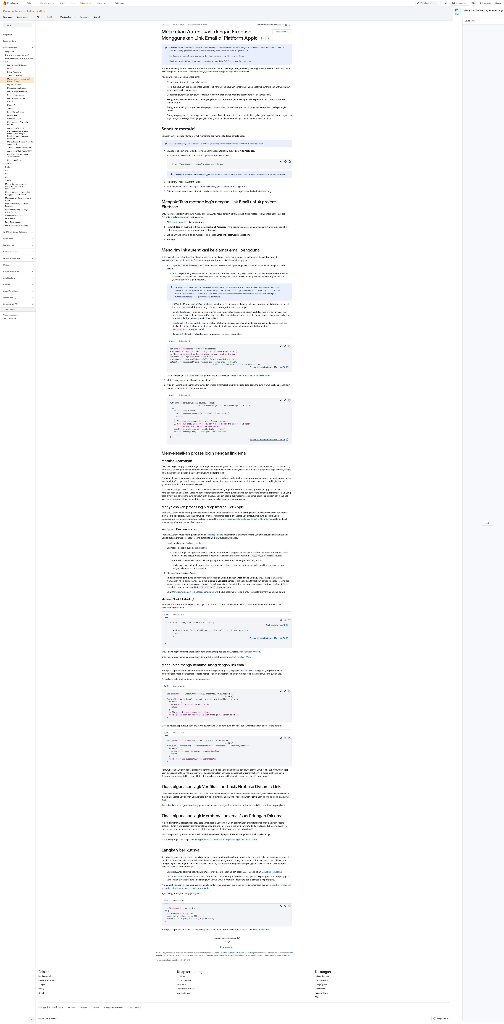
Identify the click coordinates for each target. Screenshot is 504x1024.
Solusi (62, 3)
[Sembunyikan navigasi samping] (31, 1019)
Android (71, 1008)
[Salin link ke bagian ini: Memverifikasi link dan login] (197, 599)
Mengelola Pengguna (271, 872)
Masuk (498, 3)
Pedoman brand (321, 993)
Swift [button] (171, 341)
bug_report (501, 10)
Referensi (84, 17)
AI (38, 17)
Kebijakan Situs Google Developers (219, 955)
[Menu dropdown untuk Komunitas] (109, 3)
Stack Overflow (321, 980)
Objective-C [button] (184, 341)
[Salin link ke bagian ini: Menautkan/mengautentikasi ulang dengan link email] (248, 665)
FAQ (317, 997)
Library (41, 989)
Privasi (53, 1018)
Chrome (83, 1008)
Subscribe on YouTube (186, 989)
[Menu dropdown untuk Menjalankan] (54, 3)
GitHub (41, 993)
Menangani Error (261, 929)
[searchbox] (17, 25)
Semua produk (135, 1008)
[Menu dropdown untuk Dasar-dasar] (31, 17)
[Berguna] (286, 25)
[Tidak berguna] (290, 25)
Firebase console (177, 222)
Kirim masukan (282, 32)
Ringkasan (7, 17)
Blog (474, 3)
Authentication (36, 11)
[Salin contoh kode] (290, 161)
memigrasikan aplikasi (229, 805)
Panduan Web (243, 657)
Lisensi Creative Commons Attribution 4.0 (230, 953)
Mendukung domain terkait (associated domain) (195, 592)
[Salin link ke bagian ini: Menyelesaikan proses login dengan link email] (250, 453)
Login (487, 523)
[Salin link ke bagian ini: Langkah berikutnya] (202, 850)
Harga (72, 3)
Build (29, 3)
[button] (15, 41)
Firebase (165, 25)
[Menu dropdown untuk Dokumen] (91, 3)
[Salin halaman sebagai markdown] (269, 38)
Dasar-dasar (22, 17)
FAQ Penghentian (237, 61)
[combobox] (428, 3)
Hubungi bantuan (322, 976)
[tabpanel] (229, 358)
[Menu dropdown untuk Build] (34, 3)
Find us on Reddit (184, 980)
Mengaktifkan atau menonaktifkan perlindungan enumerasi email (226, 839)
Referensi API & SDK (46, 980)
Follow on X (181, 984)
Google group (321, 984)
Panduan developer (46, 976)
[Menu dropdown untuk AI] (42, 17)
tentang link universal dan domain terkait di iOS (241, 519)
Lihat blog (181, 976)
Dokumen (84, 3)
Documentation (12, 11)
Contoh (97, 17)
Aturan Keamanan (178, 876)
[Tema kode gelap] (285, 161)
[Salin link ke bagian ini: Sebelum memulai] (198, 129)
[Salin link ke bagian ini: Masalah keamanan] (194, 461)
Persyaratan (43, 1018)
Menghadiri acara (184, 993)
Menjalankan (45, 3)
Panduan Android (252, 652)
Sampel (41, 984)
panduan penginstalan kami (185, 143)
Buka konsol (485, 3)
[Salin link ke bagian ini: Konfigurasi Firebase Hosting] (199, 529)
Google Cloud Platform (113, 1008)
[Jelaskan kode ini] (281, 161)
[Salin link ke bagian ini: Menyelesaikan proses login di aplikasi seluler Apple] (246, 507)
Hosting (203, 548)
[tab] (171, 341)
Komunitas (101, 3)
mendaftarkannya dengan (258, 565)
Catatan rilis (320, 989)
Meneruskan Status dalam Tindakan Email (250, 375)
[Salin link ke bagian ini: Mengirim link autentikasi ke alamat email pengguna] (262, 250)
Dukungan (119, 3)
